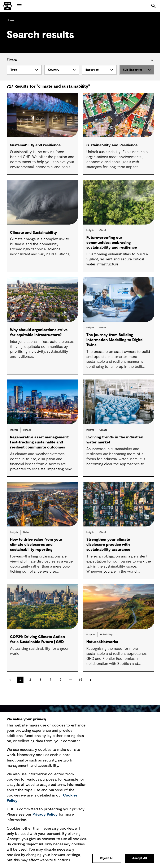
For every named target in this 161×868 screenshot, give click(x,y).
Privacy (45, 814)
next (90, 680)
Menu (19, 6)
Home (10, 20)
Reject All (106, 858)
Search (153, 6)
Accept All (139, 858)
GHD (7, 6)
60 (80, 679)
